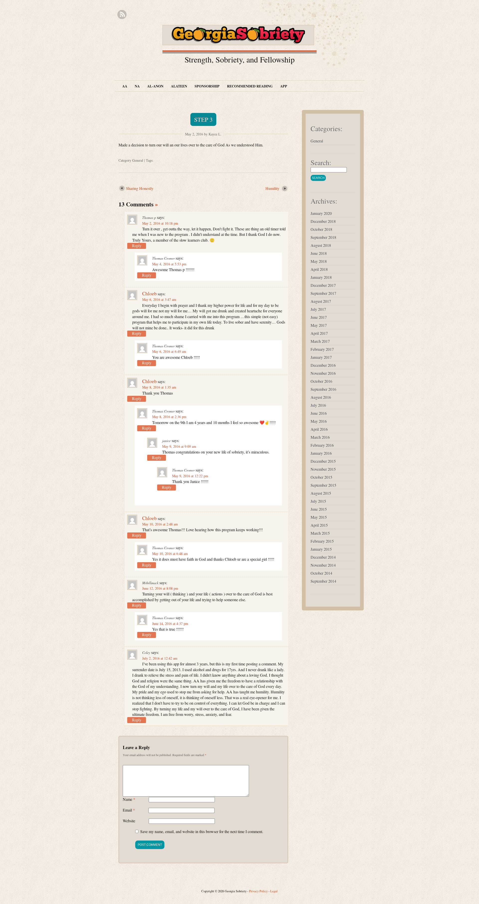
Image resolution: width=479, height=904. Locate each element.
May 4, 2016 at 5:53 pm (169, 264)
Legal (274, 891)
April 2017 (319, 333)
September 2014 (323, 581)
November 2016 (323, 373)
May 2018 (319, 261)
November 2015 (323, 469)
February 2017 (322, 349)
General (137, 160)
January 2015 (321, 549)
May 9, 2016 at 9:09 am (179, 446)
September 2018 (323, 237)
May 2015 (319, 517)
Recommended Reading (250, 86)
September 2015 (323, 485)
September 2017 (323, 293)
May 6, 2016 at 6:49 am (169, 351)
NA (137, 86)
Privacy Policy (258, 891)
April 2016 (319, 429)
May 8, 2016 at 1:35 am (159, 387)
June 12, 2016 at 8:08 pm (160, 588)
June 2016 (319, 413)
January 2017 (321, 357)
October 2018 (321, 229)
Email (129, 810)
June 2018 (319, 253)
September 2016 (323, 389)
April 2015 (319, 525)
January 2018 (321, 277)
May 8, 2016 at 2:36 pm (169, 416)
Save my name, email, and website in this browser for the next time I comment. (201, 831)
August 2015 (321, 493)
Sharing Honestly (140, 188)
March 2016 (320, 437)
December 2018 (323, 221)
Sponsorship (207, 86)
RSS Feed (121, 14)
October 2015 (321, 477)
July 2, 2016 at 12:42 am (159, 658)
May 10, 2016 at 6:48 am (170, 553)
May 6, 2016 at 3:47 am (159, 299)
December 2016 (323, 365)
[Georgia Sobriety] (239, 40)
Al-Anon (155, 86)
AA (124, 86)
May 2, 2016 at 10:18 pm (160, 223)
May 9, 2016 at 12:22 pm (190, 475)
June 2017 (319, 317)
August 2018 (321, 245)
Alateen (179, 86)
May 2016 (319, 421)
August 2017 (321, 301)
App (283, 86)
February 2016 (322, 445)
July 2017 (318, 309)
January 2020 (321, 213)
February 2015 (322, 541)
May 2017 (319, 325)
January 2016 (321, 453)
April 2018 (319, 269)
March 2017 (320, 341)
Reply (136, 245)
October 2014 (321, 573)
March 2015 (320, 533)
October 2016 (321, 381)
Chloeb (149, 293)
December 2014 (323, 557)
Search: (321, 162)
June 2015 (319, 509)
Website (129, 820)
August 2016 (321, 397)
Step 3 (203, 119)
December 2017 (323, 285)
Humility (273, 188)
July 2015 (318, 501)
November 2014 (323, 565)
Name (129, 799)
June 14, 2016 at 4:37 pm (170, 623)
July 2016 (318, 405)
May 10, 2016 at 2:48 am (160, 524)
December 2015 (323, 461)
